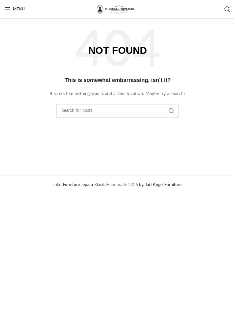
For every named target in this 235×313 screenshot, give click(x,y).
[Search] (227, 9)
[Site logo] (117, 9)
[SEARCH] (172, 111)
